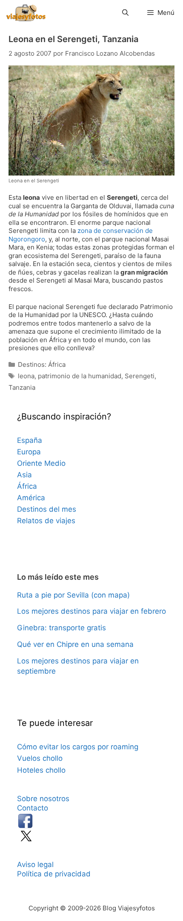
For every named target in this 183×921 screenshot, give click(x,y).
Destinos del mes (46, 509)
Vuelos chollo (40, 758)
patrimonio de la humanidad (79, 376)
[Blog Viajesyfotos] (26, 13)
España (29, 440)
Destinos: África (42, 364)
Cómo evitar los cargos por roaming (77, 746)
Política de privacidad (54, 874)
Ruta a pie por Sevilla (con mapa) (73, 595)
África (27, 486)
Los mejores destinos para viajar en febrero (91, 611)
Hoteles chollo (41, 770)
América (31, 497)
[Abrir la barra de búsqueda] (124, 13)
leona (26, 376)
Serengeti (139, 376)
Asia (24, 474)
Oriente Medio (41, 463)
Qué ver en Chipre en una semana (75, 644)
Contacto (32, 808)
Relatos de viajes (46, 520)
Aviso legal (35, 864)
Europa (29, 452)
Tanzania (22, 387)
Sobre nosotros (43, 798)
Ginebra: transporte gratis (61, 627)
